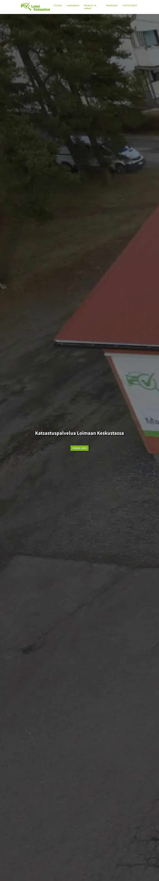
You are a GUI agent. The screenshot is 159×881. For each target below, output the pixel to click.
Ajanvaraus (73, 5)
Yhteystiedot (129, 5)
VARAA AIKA (79, 448)
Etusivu (58, 5)
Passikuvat (112, 5)
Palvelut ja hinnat (90, 7)
